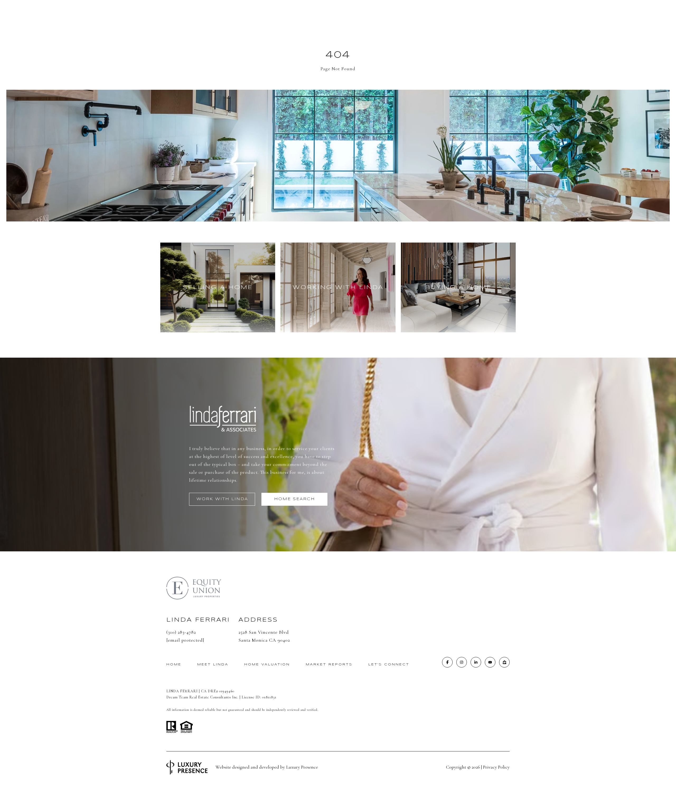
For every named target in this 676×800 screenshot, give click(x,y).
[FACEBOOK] (447, 662)
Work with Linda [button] (222, 499)
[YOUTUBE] (490, 662)
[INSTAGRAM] (461, 662)
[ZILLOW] (504, 662)
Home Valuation (267, 664)
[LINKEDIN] (476, 662)
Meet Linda (212, 664)
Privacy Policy (496, 767)
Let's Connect (388, 664)
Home (173, 664)
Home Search (294, 499)
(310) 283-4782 (181, 632)
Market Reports (329, 664)
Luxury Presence (302, 767)
